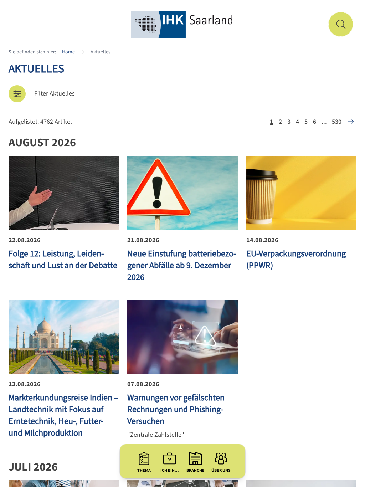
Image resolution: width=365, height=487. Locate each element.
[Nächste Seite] (350, 121)
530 (336, 121)
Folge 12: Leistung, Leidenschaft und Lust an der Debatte (63, 259)
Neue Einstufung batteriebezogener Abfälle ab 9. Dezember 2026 (181, 265)
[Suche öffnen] (340, 24)
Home (68, 52)
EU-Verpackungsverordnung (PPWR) (296, 259)
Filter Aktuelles (54, 93)
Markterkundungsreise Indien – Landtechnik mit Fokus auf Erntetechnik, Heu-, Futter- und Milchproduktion (63, 415)
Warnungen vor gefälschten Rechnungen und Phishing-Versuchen (176, 409)
